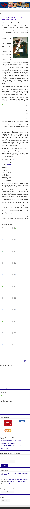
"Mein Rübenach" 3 (5, 448)
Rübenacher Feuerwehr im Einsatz (8, 441)
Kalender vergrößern (5, 388)
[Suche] (25, 361)
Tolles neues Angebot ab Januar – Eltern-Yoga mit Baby (17, 479)
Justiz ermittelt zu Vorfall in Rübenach (9, 446)
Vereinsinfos (7, 12)
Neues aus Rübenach (12, 438)
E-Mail (3, 459)
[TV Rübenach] (15, 4)
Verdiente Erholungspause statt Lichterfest (17, 481)
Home (2, 12)
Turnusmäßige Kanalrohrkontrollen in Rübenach (11, 445)
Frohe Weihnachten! (13, 476)
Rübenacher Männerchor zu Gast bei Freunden (11, 440)
